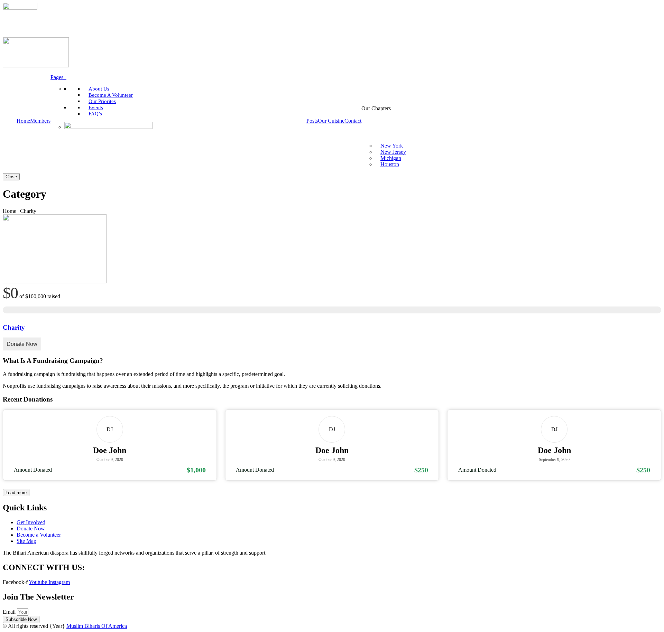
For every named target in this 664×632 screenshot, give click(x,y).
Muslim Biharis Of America (96, 626)
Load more (16, 492)
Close (11, 176)
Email (10, 612)
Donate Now (22, 344)
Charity (14, 327)
